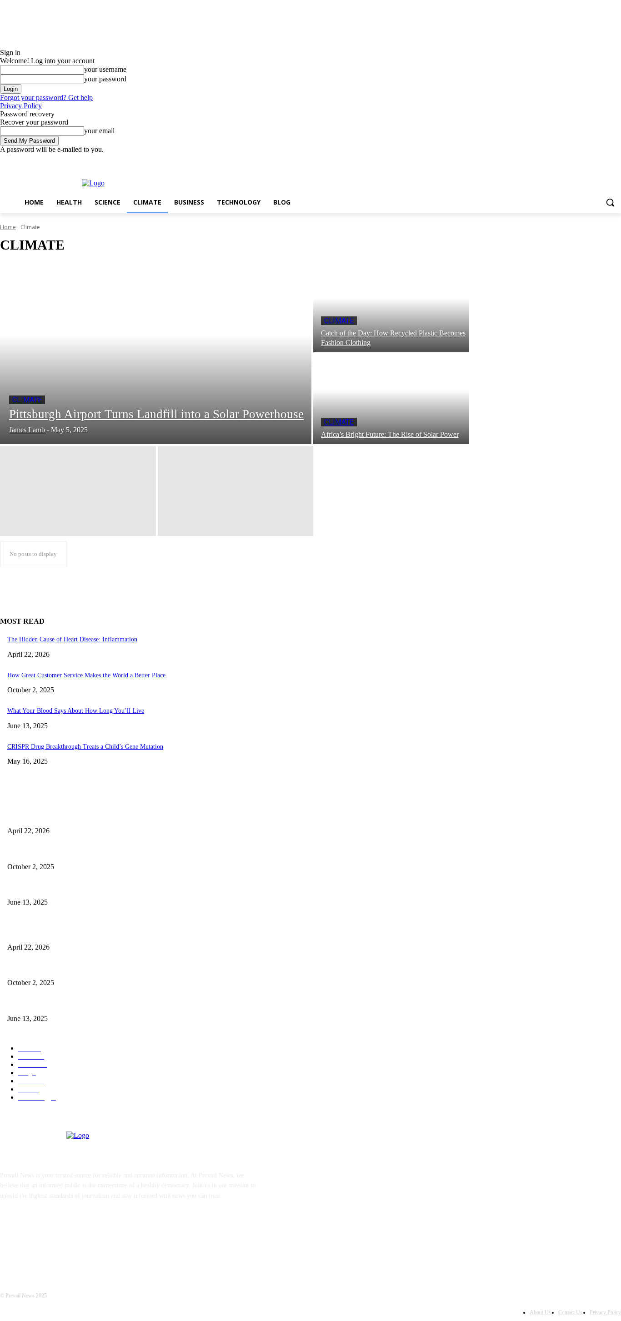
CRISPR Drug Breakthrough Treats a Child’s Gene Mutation (85, 746)
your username (105, 69)
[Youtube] (616, 160)
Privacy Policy (21, 106)
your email (99, 131)
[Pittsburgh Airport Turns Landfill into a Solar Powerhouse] (155, 353)
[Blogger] (9, 1237)
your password (105, 79)
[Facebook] (565, 160)
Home (8, 227)
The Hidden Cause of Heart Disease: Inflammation (72, 639)
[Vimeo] (603, 160)
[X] (591, 160)
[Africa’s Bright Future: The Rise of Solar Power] (391, 399)
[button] (610, 202)
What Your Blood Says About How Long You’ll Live (75, 710)
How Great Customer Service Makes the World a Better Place (86, 675)
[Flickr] (55, 1237)
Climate (27, 399)
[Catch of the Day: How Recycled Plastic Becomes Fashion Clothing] (391, 307)
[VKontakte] (102, 1237)
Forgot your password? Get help (46, 97)
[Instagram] (578, 160)
